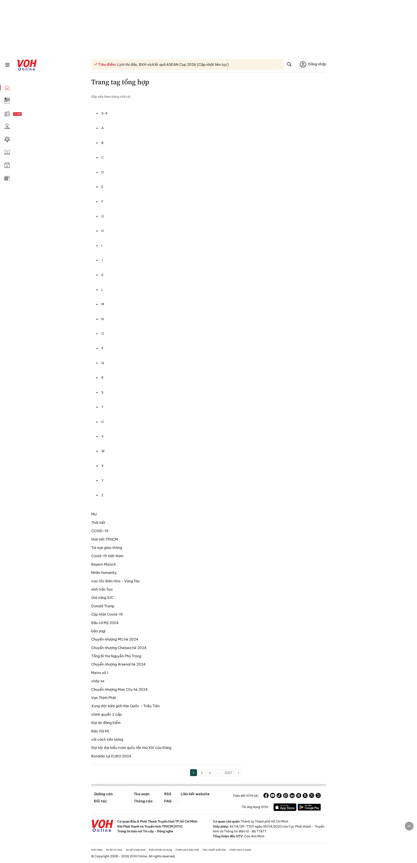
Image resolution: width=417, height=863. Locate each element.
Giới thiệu (97, 849)
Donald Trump (102, 606)
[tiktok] (279, 796)
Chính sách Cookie (240, 849)
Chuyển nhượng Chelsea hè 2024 (118, 648)
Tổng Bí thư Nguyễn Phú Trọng (116, 656)
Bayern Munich (103, 564)
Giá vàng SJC (102, 597)
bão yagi (98, 631)
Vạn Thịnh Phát (103, 698)
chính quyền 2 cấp (106, 714)
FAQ (167, 801)
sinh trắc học (102, 589)
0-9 (104, 113)
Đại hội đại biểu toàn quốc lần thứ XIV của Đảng (131, 747)
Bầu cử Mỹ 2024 (105, 623)
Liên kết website (195, 794)
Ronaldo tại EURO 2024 (111, 756)
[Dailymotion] (318, 796)
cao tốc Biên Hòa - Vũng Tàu (115, 581)
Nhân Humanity (104, 572)
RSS (167, 794)
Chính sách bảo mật (187, 849)
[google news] (298, 796)
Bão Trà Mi (100, 731)
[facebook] (266, 796)
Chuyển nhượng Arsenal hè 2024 (118, 664)
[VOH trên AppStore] (284, 807)
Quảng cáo (103, 794)
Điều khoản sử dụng (160, 849)
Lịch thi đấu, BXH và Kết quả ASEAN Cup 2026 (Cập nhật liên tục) (172, 64)
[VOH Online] (102, 826)
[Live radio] (25, 114)
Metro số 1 (99, 673)
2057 (228, 773)
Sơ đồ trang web (136, 849)
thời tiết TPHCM (104, 539)
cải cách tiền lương (107, 739)
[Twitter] (311, 796)
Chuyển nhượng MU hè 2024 (114, 639)
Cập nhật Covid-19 (107, 614)
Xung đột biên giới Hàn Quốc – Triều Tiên (125, 706)
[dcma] (305, 796)
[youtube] (272, 796)
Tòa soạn (141, 794)
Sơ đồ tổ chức (114, 849)
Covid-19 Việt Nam (107, 556)
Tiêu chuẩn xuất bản (214, 849)
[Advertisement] (287, 172)
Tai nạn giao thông (106, 547)
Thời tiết (98, 522)
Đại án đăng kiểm (106, 723)
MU (94, 514)
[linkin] (292, 796)
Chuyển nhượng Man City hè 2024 (119, 689)
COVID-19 (99, 531)
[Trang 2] (238, 772)
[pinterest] (285, 796)
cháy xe (97, 681)
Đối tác (100, 801)
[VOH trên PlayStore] (309, 807)
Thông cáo (143, 801)
